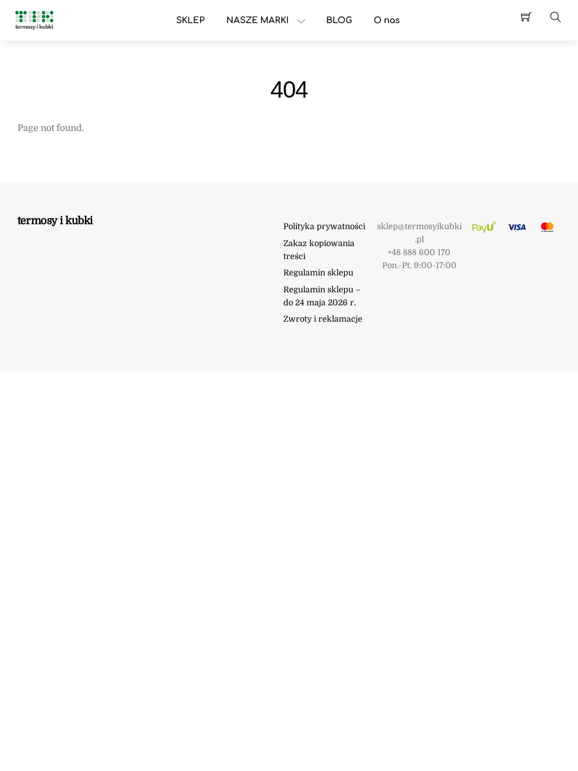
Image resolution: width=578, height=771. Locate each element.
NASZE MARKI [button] (257, 20)
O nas (387, 20)
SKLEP (190, 20)
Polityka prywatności (324, 226)
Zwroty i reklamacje (322, 318)
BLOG (339, 20)
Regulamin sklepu (318, 272)
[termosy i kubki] (33, 19)
